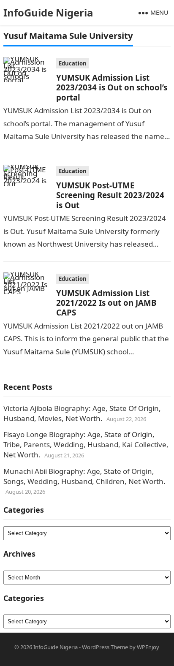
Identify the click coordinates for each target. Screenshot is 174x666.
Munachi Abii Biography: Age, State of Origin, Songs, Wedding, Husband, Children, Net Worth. (84, 476)
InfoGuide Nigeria (48, 12)
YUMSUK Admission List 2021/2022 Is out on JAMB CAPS (106, 303)
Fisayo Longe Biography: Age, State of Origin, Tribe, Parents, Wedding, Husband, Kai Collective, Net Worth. (86, 444)
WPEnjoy (148, 647)
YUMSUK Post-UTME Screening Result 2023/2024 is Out (110, 195)
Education (73, 63)
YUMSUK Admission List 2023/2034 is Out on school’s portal (111, 87)
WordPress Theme (105, 647)
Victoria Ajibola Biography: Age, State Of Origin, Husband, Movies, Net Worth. (82, 413)
